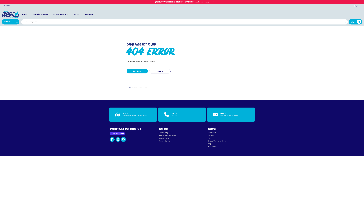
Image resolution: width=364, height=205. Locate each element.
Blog (209, 144)
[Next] (213, 2)
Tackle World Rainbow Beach (139, 87)
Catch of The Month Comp (217, 141)
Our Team (211, 135)
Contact (210, 138)
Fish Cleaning (212, 146)
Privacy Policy (163, 133)
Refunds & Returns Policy (167, 135)
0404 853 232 (6, 6)
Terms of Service (164, 141)
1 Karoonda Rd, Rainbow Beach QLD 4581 (135, 115)
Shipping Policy (164, 138)
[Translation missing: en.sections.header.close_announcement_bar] (362, 2)
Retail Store (212, 133)
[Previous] (151, 2)
